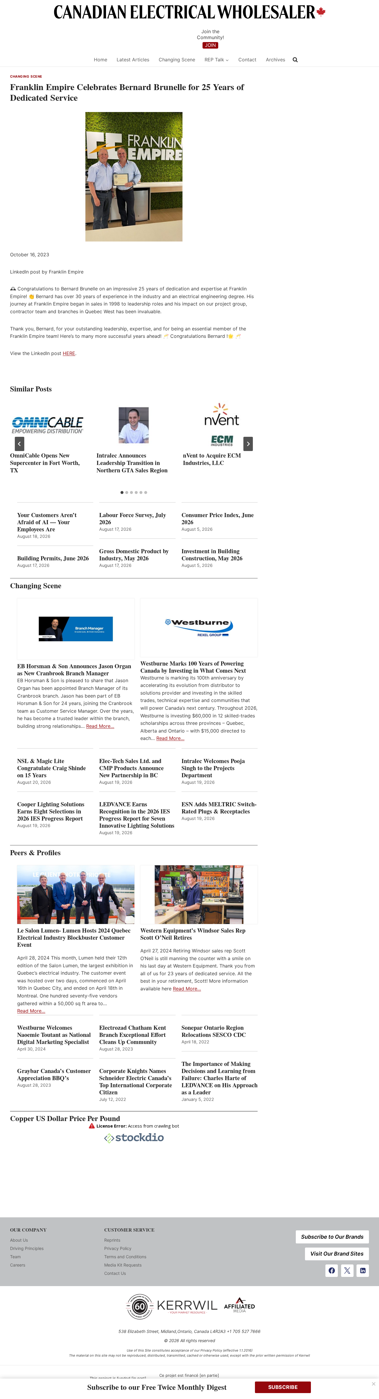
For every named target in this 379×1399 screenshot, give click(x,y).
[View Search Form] (295, 60)
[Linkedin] (362, 1270)
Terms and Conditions (125, 1256)
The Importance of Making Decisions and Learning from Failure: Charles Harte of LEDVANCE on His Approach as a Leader (220, 1078)
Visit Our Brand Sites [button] (337, 1254)
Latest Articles (133, 60)
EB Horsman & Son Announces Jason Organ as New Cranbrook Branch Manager (74, 670)
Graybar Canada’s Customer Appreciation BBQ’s (54, 1074)
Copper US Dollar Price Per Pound (65, 1118)
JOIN (210, 45)
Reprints (112, 1240)
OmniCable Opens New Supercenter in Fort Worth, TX (45, 462)
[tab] (122, 492)
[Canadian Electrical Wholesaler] (48, 60)
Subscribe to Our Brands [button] (332, 1237)
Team (15, 1256)
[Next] (248, 444)
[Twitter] (347, 1270)
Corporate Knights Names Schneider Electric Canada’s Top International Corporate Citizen (135, 1081)
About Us (19, 1240)
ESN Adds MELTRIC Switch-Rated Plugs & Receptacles (219, 808)
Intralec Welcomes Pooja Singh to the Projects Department (213, 768)
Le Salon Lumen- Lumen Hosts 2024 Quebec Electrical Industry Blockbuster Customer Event (74, 937)
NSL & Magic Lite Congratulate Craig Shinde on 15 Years (51, 768)
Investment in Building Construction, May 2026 (212, 555)
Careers (17, 1264)
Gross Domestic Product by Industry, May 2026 (134, 555)
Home (100, 60)
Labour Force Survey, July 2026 (132, 518)
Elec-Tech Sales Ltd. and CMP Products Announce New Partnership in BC (131, 768)
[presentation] (47, 425)
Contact (247, 60)
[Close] (374, 1384)
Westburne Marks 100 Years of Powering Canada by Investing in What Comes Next (193, 667)
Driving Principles (27, 1248)
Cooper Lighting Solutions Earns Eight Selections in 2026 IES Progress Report (51, 811)
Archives (275, 60)
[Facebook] (331, 1270)
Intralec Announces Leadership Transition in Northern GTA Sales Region (132, 462)
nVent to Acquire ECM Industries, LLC (212, 459)
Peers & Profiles (35, 852)
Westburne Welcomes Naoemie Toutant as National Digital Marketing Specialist (54, 1034)
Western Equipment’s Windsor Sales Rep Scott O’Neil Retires (192, 934)
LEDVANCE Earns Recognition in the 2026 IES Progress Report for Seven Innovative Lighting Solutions (136, 815)
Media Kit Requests (123, 1264)
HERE (69, 353)
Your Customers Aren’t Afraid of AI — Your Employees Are (47, 522)
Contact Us (115, 1273)
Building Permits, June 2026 (53, 558)
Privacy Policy (117, 1248)
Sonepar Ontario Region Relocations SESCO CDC (214, 1031)
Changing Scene (177, 60)
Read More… (100, 726)
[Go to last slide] (19, 444)
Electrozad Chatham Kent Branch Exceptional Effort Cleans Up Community (132, 1034)
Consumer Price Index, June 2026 (218, 518)
